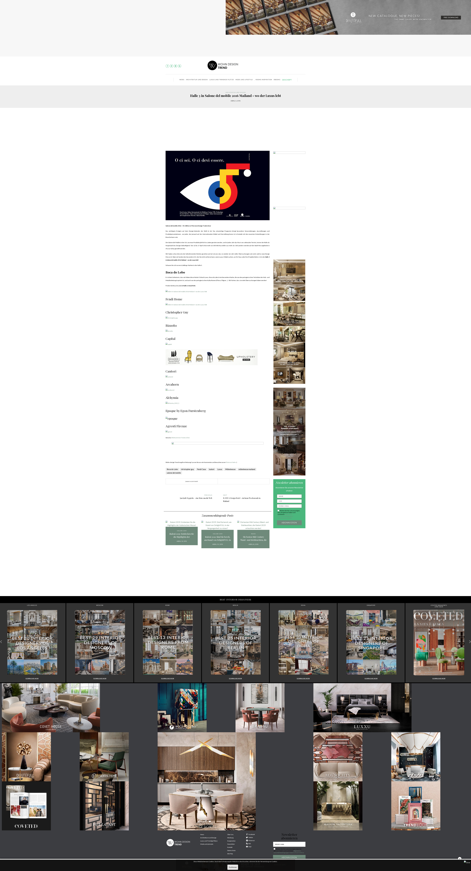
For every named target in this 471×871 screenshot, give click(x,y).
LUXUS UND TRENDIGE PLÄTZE (221, 79)
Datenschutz (231, 850)
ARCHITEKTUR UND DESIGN (197, 79)
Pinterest (252, 840)
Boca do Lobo (172, 469)
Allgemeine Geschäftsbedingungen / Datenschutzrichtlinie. (286, 516)
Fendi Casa (201, 469)
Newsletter (231, 844)
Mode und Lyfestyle (206, 844)
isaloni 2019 (181, 531)
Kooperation (231, 841)
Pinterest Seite (231, 462)
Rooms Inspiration (264, 79)
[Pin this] (239, 481)
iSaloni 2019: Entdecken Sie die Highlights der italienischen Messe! (182, 535)
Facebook (251, 834)
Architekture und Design (208, 838)
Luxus (219, 469)
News (181, 79)
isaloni (211, 469)
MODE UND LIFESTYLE (244, 79)
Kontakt (229, 847)
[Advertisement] (235, 131)
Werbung (230, 838)
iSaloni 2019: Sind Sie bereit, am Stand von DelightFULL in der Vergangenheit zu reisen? (217, 538)
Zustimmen (233, 867)
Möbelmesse (230, 469)
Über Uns (230, 834)
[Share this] (231, 481)
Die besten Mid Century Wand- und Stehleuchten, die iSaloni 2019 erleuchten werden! (253, 538)
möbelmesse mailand (247, 469)
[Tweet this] (235, 481)
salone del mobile (174, 473)
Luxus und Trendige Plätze (208, 841)
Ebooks (277, 79)
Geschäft (287, 80)
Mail (250, 847)
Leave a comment (191, 481)
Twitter (250, 837)
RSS (249, 844)
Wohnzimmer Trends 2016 (180, 438)
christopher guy (187, 469)
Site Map (230, 854)
